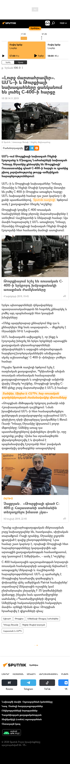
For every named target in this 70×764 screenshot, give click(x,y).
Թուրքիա (19, 618)
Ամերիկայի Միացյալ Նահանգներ (42, 618)
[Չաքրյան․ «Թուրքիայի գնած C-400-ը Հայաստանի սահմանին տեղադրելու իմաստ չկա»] (35, 474)
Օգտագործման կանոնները (37, 701)
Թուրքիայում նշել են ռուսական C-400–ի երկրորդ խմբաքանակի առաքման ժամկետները (33, 285)
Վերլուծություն (48, 674)
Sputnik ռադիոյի (44, 200)
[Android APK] (11, 732)
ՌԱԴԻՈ (8, 498)
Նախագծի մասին (11, 701)
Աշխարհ (7, 618)
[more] (64, 296)
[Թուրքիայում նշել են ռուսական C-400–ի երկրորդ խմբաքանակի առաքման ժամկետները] (35, 256)
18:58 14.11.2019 (10, 98)
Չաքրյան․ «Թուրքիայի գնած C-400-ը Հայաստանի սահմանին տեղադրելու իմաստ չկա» (32, 507)
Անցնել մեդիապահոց (40, 142)
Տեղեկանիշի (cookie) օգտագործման (22, 719)
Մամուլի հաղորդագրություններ (25, 706)
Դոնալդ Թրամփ (10, 624)
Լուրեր (13, 48)
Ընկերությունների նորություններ (19, 710)
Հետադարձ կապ (11, 723)
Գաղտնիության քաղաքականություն (22, 714)
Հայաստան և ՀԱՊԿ (12, 631)
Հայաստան (18, 674)
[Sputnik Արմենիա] (10, 24)
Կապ (4, 706)
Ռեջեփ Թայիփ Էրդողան (33, 624)
